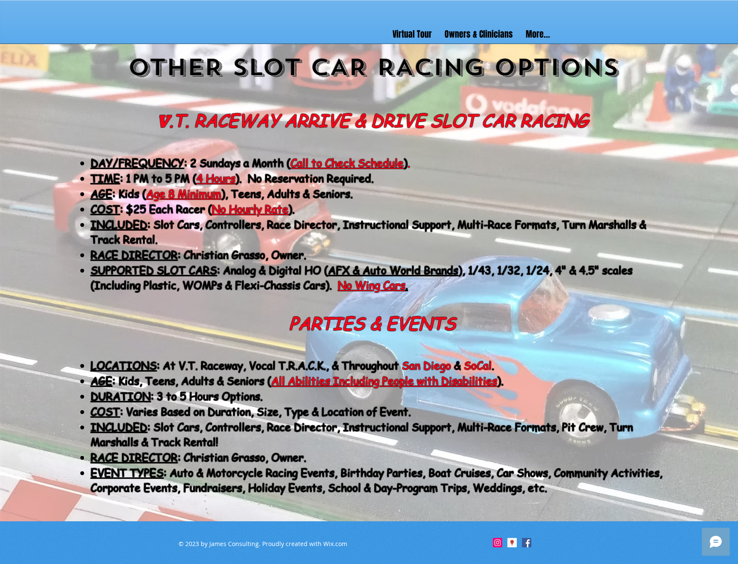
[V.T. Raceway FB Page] (526, 542)
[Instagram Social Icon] (497, 542)
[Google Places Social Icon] (512, 542)
